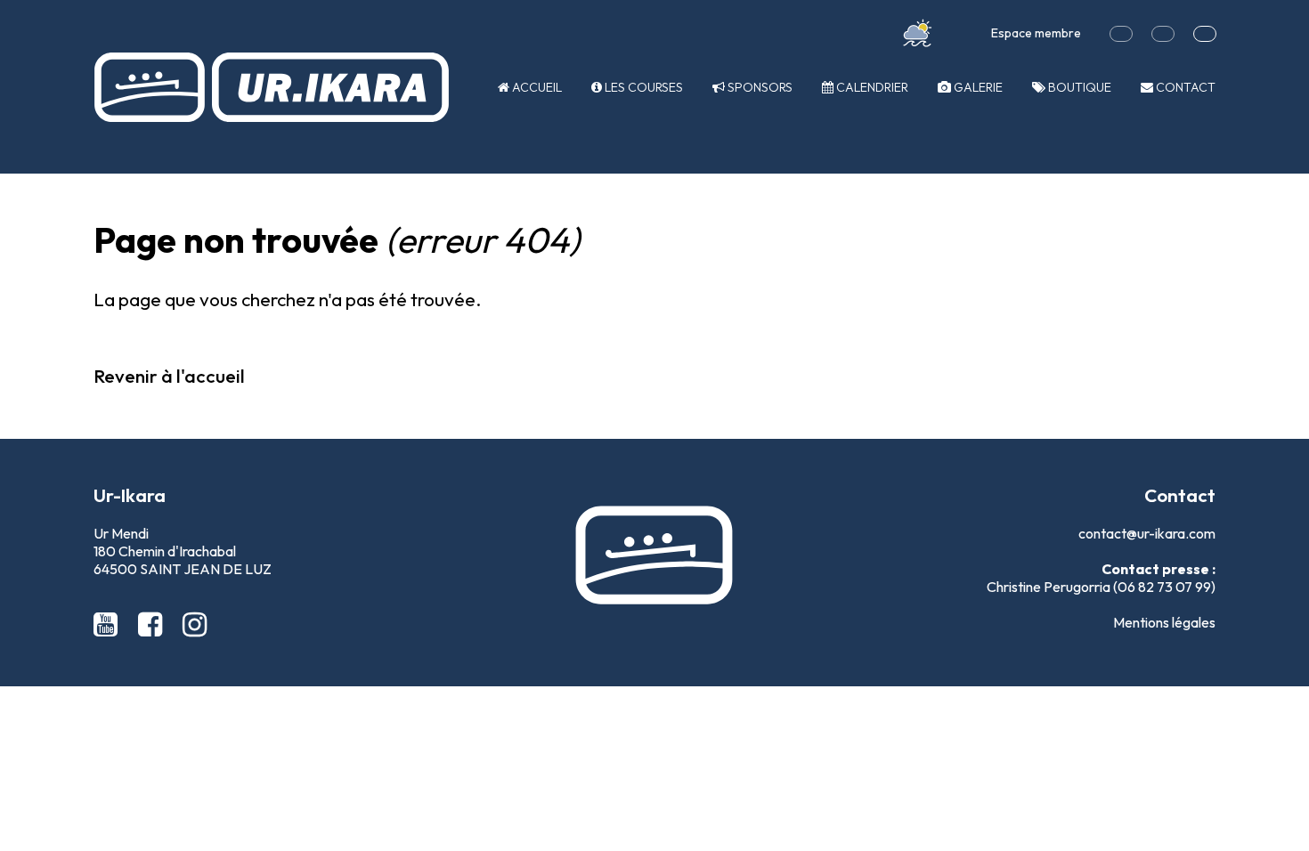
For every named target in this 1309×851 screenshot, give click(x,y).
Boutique (1078, 87)
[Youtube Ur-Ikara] (109, 624)
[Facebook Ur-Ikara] (153, 624)
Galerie (977, 87)
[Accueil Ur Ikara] (272, 87)
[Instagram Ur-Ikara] (195, 624)
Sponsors (759, 87)
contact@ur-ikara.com (1147, 533)
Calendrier (870, 87)
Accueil (535, 87)
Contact (1184, 87)
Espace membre (1036, 33)
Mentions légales (1164, 622)
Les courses (642, 87)
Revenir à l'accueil (169, 375)
